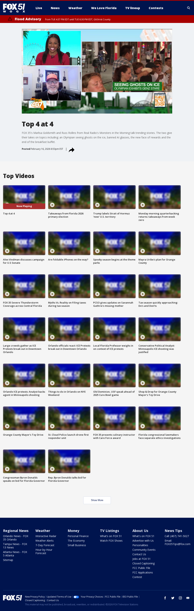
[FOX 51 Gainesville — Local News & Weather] (15, 8)
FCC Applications (142, 572)
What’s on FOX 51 (111, 536)
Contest (137, 577)
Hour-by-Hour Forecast (43, 551)
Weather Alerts (44, 540)
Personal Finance (78, 536)
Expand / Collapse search (188, 8)
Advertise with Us (143, 540)
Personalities (140, 545)
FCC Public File (141, 568)
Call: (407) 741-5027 (177, 536)
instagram (180, 598)
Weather (42, 530)
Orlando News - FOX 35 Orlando (15, 537)
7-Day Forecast (44, 545)
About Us (140, 530)
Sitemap (8, 560)
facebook (165, 598)
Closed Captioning (143, 563)
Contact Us (139, 554)
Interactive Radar (45, 536)
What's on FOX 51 (143, 536)
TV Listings (109, 530)
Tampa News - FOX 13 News (15, 545)
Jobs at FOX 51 (141, 559)
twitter (173, 598)
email (188, 598)
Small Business (77, 545)
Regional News (15, 530)
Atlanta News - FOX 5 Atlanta (15, 553)
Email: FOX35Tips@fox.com (177, 542)
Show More (97, 500)
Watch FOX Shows (111, 540)
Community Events (144, 549)
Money (73, 530)
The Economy (76, 540)
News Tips (173, 530)
